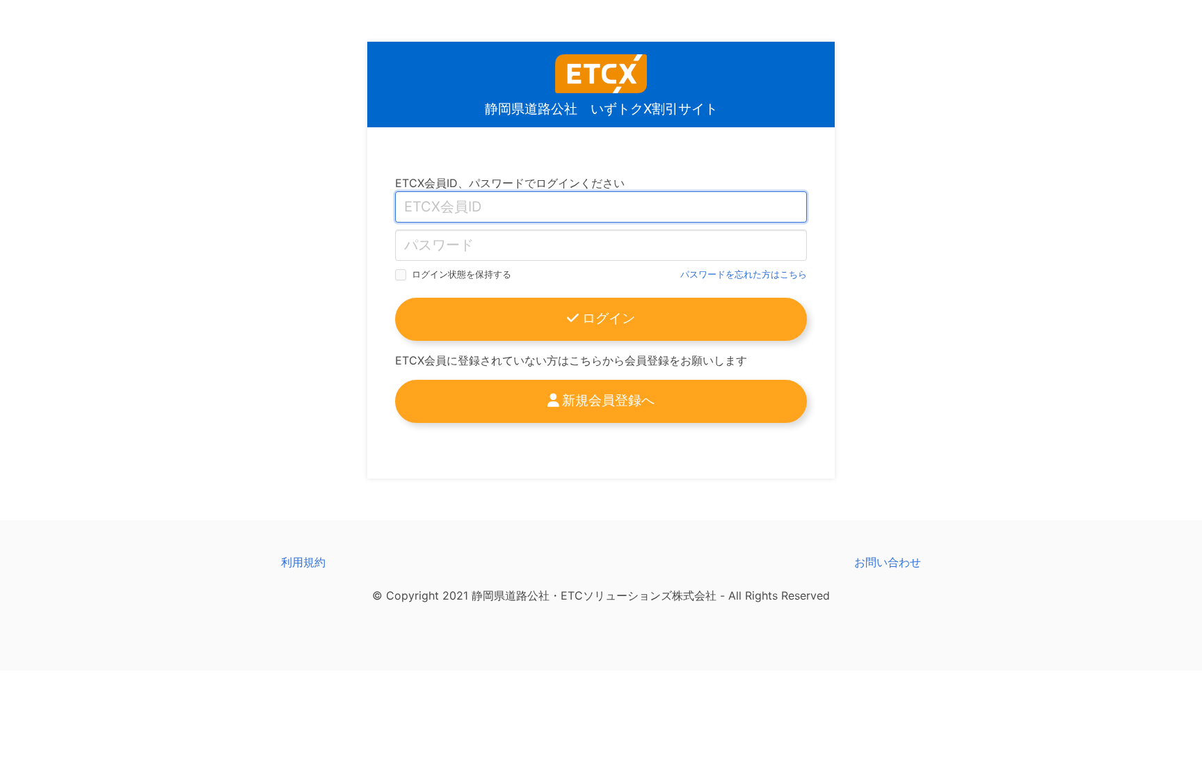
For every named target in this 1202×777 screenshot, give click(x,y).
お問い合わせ (887, 562)
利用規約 (303, 562)
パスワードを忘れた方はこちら (743, 274)
